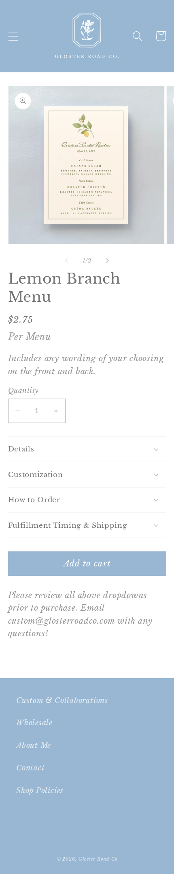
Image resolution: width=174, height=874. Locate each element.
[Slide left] (66, 261)
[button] (13, 36)
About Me (33, 745)
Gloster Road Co (98, 859)
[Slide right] (108, 261)
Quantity (23, 390)
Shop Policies (40, 790)
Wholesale (34, 722)
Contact (30, 767)
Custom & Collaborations (62, 700)
